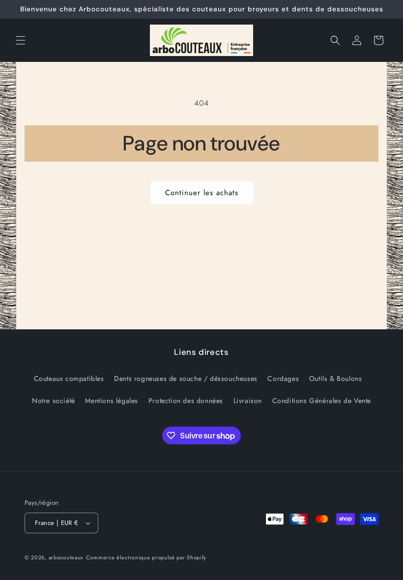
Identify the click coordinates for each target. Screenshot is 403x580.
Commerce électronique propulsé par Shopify (146, 557)
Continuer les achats (201, 192)
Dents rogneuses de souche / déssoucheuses (186, 378)
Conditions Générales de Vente (321, 401)
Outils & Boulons (335, 378)
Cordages (283, 378)
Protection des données (185, 401)
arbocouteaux (66, 557)
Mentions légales (111, 401)
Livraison (247, 401)
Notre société (53, 401)
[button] (20, 40)
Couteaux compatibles (69, 378)
